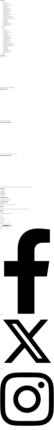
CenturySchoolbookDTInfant (5, 122)
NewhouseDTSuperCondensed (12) (8, 16)
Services (3, 26)
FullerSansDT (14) (6, 9)
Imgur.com (9, 223)
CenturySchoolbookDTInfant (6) (8, 5)
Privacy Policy (2, 222)
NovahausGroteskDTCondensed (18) (8, 17)
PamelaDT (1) (5, 19)
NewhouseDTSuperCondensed (6, 155)
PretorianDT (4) (5, 21)
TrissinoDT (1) (6, 25)
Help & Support (2, 218)
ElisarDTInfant (3, 55)
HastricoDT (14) (5, 12)
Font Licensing (2, 221)
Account (3, 53)
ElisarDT (1, 206)
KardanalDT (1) (5, 15)
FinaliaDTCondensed (4, 201)
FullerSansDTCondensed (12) (7, 10)
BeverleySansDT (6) (6, 3)
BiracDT (1, 210)
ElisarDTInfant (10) (6, 6)
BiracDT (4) (5, 4)
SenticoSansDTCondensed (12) (8, 23)
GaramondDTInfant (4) (6, 38)
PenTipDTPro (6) (5, 20)
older (1, 214)
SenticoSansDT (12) (6, 22)
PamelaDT (2, 188)
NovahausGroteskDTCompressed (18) (9, 18)
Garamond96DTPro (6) (6, 11)
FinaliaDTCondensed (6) (7, 8)
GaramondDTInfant (4, 89)
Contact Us (1, 217)
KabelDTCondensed (4, 197)
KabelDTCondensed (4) (6, 14)
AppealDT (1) (5, 2)
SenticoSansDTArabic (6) (7, 24)
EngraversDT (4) (5, 7)
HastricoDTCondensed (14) (7, 13)
